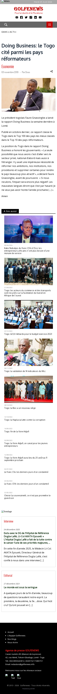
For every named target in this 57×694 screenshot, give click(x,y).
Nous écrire (13, 642)
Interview (8, 521)
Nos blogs (12, 639)
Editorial (8, 575)
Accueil (11, 632)
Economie (7, 66)
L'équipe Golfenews (16, 635)
